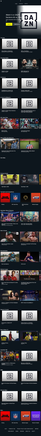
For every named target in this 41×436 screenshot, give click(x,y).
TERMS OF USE (12, 428)
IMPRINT (36, 428)
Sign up (9, 24)
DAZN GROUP (11, 431)
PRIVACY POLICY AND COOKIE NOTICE (25, 428)
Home (16, 3)
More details (17, 24)
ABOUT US (28, 431)
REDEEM (22, 431)
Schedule (21, 3)
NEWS (17, 431)
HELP (6, 428)
